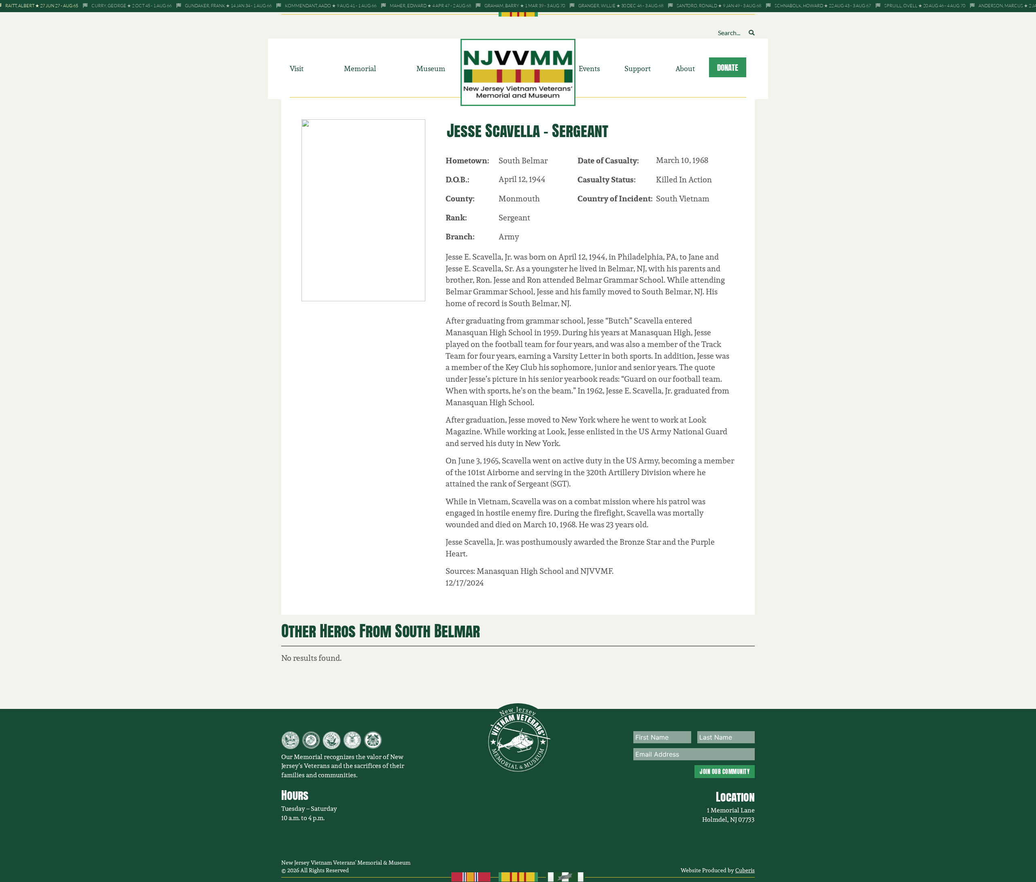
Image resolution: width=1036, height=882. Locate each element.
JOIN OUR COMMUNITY (724, 771)
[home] (518, 71)
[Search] (751, 32)
